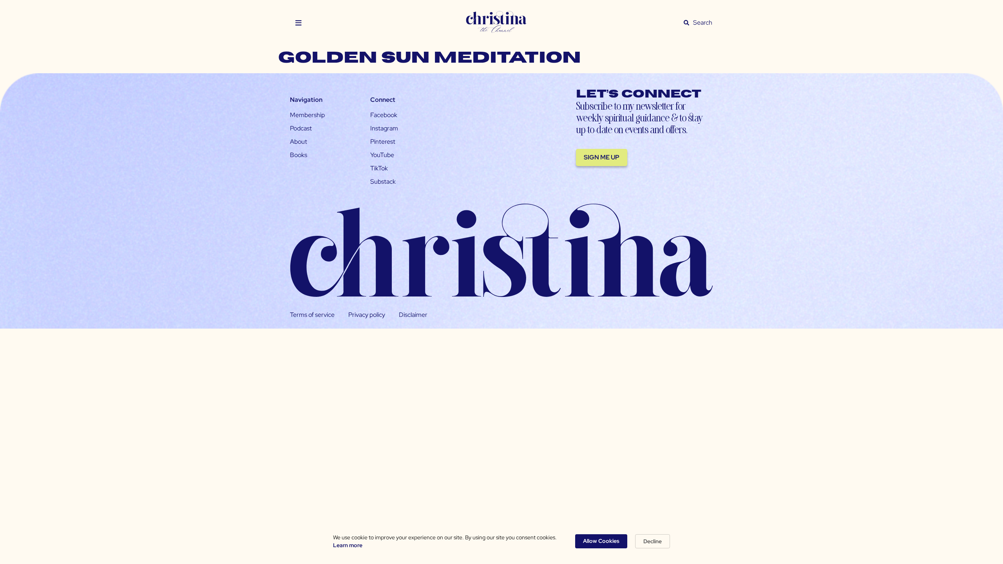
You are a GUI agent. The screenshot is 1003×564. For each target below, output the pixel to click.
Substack (383, 181)
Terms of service (312, 315)
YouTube (382, 155)
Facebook (383, 115)
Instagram (384, 128)
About (298, 141)
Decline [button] (652, 541)
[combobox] (703, 23)
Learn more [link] (347, 545)
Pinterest (382, 141)
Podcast (301, 128)
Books (298, 155)
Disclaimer (413, 315)
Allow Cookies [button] (601, 540)
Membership (307, 115)
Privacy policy (366, 315)
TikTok (379, 168)
